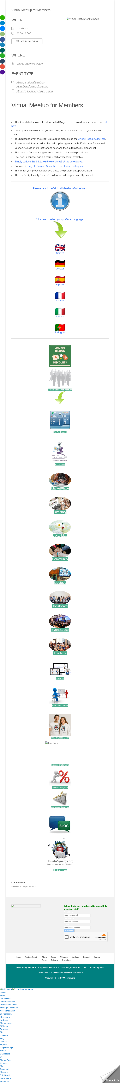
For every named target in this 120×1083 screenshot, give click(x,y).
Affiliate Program (60, 787)
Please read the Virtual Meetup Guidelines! (60, 188)
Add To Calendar (29, 41)
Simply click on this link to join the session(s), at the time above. (49, 161)
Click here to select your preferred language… (60, 219)
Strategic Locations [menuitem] (9, 1007)
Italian (67, 166)
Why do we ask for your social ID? (23, 887)
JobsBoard (60, 606)
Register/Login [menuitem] (6, 1047)
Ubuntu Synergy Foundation (68, 973)
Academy (60, 653)
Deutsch (60, 268)
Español (60, 284)
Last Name (69, 918)
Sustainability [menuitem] (6, 1014)
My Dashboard (60, 432)
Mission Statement (60, 765)
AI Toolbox (60, 464)
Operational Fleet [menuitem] (8, 1001)
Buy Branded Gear (60, 738)
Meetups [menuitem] (4, 1072)
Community (60, 559)
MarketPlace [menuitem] (6, 1060)
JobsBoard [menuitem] (5, 1075)
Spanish (50, 166)
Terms (44, 960)
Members (32, 91)
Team (53, 957)
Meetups (21, 82)
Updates (75, 957)
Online (41, 91)
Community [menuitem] (5, 1069)
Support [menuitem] (3, 1044)
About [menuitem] (2, 995)
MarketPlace (60, 488)
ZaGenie (32, 967)
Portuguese (78, 166)
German (41, 166)
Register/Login (31, 957)
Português (60, 332)
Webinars (60, 678)
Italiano (60, 316)
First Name (69, 912)
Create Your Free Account (60, 390)
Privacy (54, 960)
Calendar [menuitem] (4, 1035)
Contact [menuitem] (3, 1041)
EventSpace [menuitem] (5, 1078)
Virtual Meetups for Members (32, 86)
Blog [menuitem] (2, 1032)
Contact (86, 957)
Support (97, 957)
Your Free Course (60, 705)
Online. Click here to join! (30, 63)
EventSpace (60, 630)
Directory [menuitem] (4, 1063)
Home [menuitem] (3, 992)
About (44, 957)
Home (18, 957)
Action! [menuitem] (3, 1050)
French (59, 166)
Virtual (49, 91)
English (32, 166)
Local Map (60, 535)
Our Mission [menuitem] (5, 998)
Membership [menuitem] (6, 1023)
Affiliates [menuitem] (4, 1026)
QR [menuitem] (1, 1057)
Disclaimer (66, 960)
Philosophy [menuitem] (5, 1017)
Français (60, 300)
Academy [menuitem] (4, 1081)
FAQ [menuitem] (2, 1038)
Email (66, 924)
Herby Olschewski (66, 978)
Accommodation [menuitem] (7, 1011)
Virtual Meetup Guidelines (91, 139)
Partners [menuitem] (4, 1020)
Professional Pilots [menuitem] (8, 1004)
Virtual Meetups (35, 82)
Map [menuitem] (2, 1066)
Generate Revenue (60, 807)
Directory (60, 512)
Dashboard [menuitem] (5, 1054)
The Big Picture (60, 870)
